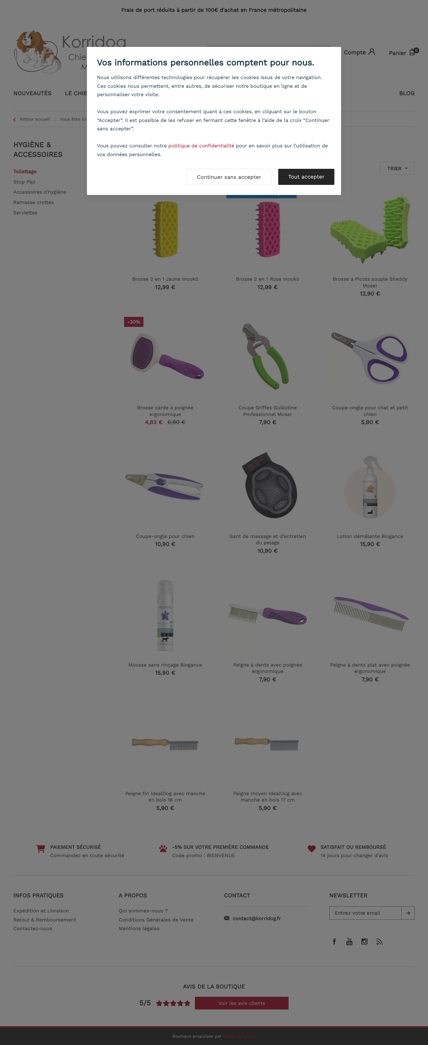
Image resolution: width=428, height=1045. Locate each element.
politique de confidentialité (201, 146)
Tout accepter (306, 176)
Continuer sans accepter (229, 177)
